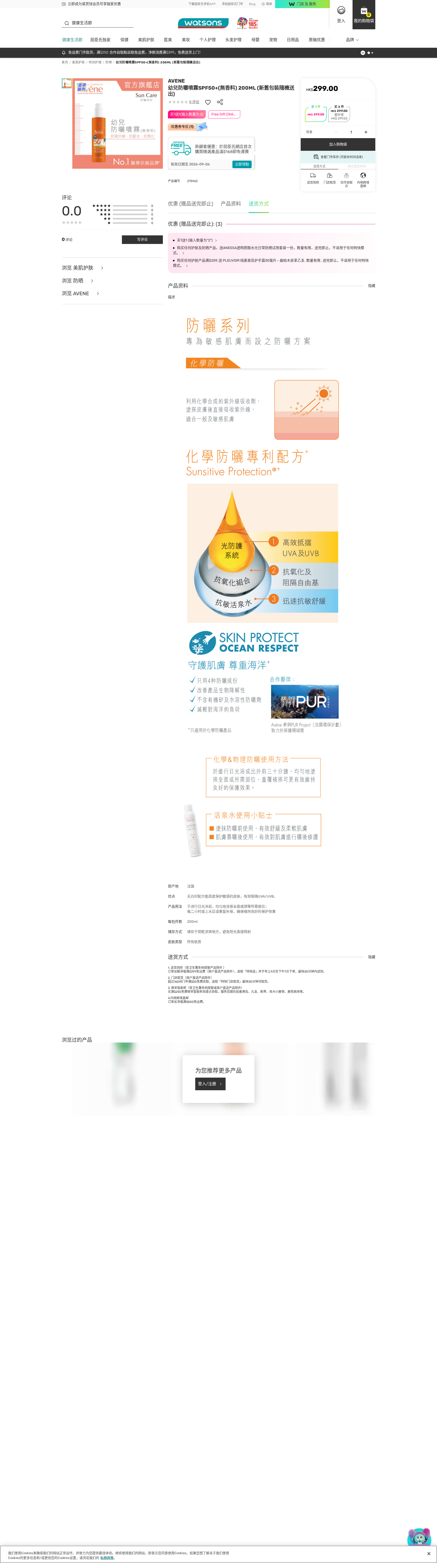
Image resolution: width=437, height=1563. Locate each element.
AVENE (176, 81)
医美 (168, 39)
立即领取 (242, 164)
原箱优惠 (317, 39)
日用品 (293, 39)
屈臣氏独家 (100, 39)
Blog (252, 4)
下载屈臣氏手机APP (202, 4)
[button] (364, 14)
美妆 (186, 39)
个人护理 (208, 39)
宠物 (273, 39)
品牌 (350, 39)
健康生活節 (72, 39)
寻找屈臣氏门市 (232, 4)
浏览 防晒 (73, 281)
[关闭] (428, 1553)
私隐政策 (107, 1558)
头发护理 (233, 39)
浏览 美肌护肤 (78, 268)
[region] (218, 1554)
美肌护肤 (146, 39)
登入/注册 (207, 1083)
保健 (124, 39)
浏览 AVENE (76, 293)
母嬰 (255, 39)
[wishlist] (208, 102)
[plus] (366, 132)
